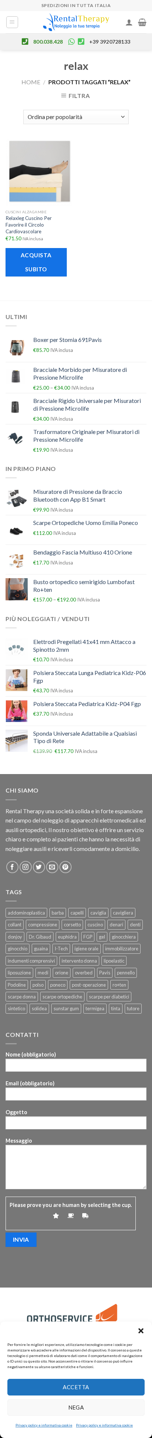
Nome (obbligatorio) (31, 1054)
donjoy (15, 937)
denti (135, 924)
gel (102, 937)
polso (38, 985)
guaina (41, 949)
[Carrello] (142, 22)
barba (58, 913)
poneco (57, 985)
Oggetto (16, 1112)
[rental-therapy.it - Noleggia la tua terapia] (76, 22)
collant (14, 924)
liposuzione (19, 973)
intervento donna (79, 961)
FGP (87, 937)
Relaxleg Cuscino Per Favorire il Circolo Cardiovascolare (29, 224)
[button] (141, 1330)
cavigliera (123, 913)
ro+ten (119, 985)
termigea (95, 1008)
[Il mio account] (129, 22)
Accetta (76, 1387)
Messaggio (19, 1140)
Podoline (17, 985)
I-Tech (61, 949)
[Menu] (12, 22)
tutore (133, 1008)
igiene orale (87, 949)
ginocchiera (124, 937)
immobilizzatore (121, 949)
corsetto (72, 924)
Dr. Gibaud (40, 937)
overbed (84, 973)
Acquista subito (36, 262)
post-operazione (89, 985)
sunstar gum (66, 1008)
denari (116, 924)
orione (61, 973)
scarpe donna (22, 997)
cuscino (95, 924)
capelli (77, 913)
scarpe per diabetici (109, 997)
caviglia (98, 913)
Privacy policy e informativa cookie (43, 1425)
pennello (126, 973)
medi (43, 973)
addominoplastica (26, 913)
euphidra (67, 937)
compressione (42, 924)
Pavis (104, 973)
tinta (115, 1008)
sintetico (16, 1008)
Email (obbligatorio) (30, 1083)
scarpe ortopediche (62, 997)
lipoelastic (114, 961)
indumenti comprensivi (31, 961)
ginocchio (17, 949)
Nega (76, 1407)
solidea (39, 1008)
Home (30, 81)
